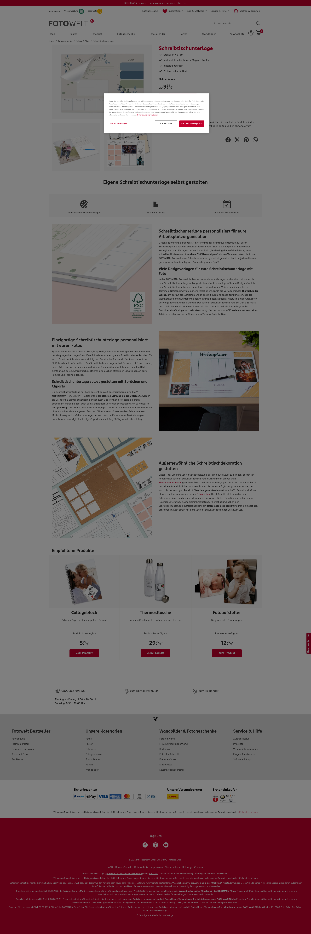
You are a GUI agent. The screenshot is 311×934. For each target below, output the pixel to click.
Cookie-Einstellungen (118, 123)
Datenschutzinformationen (147, 115)
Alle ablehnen (166, 124)
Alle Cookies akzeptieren (192, 124)
